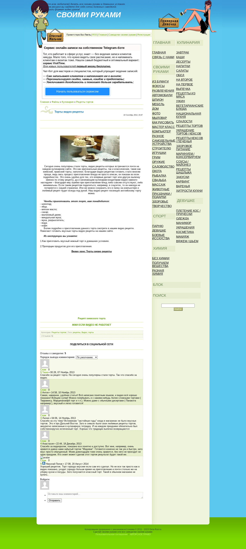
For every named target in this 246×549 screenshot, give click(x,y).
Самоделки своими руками (122, 35)
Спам (43, 369)
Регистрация (143, 35)
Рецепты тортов (84, 102)
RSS (94, 35)
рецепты (76, 332)
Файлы (55, 102)
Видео (84, 332)
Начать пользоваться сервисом (77, 91)
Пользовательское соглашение (112, 534)
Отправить (54, 500)
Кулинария (67, 102)
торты (91, 332)
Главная (103, 35)
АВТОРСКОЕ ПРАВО (140, 534)
